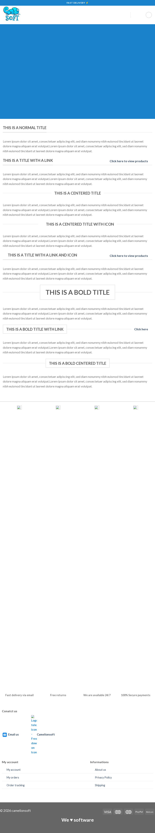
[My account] (126, 15)
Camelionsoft (46, 734)
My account (14, 769)
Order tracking (16, 785)
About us (100, 769)
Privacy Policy (103, 777)
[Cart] (149, 15)
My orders (13, 777)
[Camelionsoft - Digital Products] (60, 15)
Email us (13, 734)
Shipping (100, 785)
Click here (141, 329)
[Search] (134, 15)
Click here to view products (129, 161)
